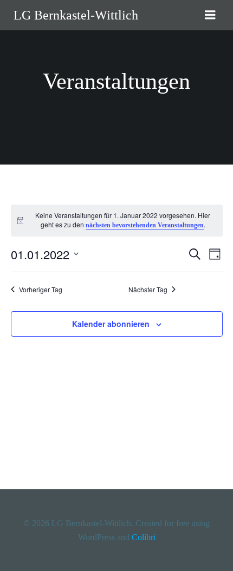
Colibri (144, 537)
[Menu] (210, 15)
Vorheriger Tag (40, 289)
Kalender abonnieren (111, 323)
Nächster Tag (147, 289)
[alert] (117, 221)
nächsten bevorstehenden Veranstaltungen (145, 225)
